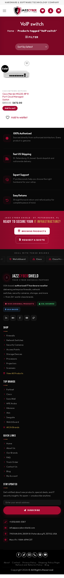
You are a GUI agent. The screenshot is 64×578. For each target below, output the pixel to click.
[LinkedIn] (6, 318)
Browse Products (34, 231)
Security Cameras (14, 344)
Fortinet (10, 389)
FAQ (8, 457)
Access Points (13, 349)
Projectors (11, 363)
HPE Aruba (11, 403)
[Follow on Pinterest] (40, 554)
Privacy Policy (29, 562)
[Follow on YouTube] (45, 554)
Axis (8, 412)
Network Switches (14, 340)
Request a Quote (33, 240)
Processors (11, 358)
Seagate (10, 417)
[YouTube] (27, 318)
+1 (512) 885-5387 (17, 522)
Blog (8, 471)
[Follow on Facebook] (18, 554)
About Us (10, 448)
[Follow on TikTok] (23, 554)
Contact (16, 562)
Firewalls (10, 335)
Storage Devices (14, 354)
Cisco (9, 394)
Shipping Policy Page (48, 562)
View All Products (14, 373)
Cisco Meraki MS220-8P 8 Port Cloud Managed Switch (15, 97)
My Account (12, 476)
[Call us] (34, 554)
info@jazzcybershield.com (22, 528)
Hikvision (10, 408)
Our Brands (12, 452)
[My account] (50, 11)
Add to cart (10, 108)
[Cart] (58, 11)
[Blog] (34, 318)
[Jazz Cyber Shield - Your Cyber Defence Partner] (25, 10)
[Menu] (4, 11)
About (7, 562)
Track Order (12, 462)
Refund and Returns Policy (29, 565)
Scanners (10, 368)
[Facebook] (20, 318)
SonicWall (11, 398)
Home (10, 30)
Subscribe (33, 510)
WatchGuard (12, 422)
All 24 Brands (12, 427)
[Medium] (13, 318)
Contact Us (11, 466)
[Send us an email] (29, 554)
